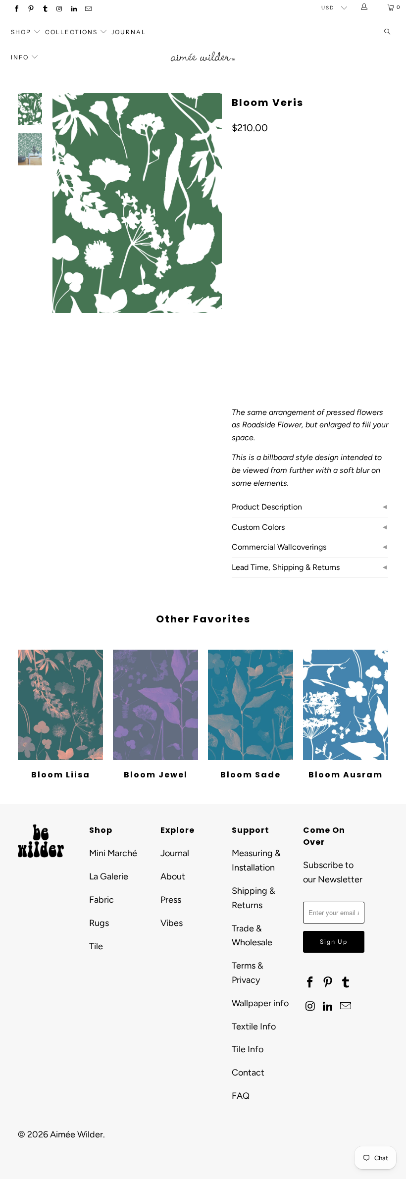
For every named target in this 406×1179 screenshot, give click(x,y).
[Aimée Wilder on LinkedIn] (73, 9)
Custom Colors (258, 527)
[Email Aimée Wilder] (88, 9)
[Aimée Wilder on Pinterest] (30, 9)
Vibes (171, 923)
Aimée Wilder (76, 1134)
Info (20, 57)
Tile (96, 946)
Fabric (101, 899)
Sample (315, 294)
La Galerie (108, 876)
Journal (128, 32)
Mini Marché (113, 853)
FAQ (241, 1095)
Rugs (99, 923)
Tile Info (247, 1049)
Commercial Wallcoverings (279, 547)
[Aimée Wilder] (202, 49)
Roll (245, 294)
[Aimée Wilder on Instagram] (59, 9)
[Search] (387, 32)
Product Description (267, 507)
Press (170, 899)
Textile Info (254, 1026)
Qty (237, 323)
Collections (72, 32)
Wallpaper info (260, 1003)
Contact (248, 1072)
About (172, 876)
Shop (21, 32)
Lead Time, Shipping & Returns (286, 567)
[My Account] (364, 7)
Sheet (278, 294)
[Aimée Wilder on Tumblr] (45, 9)
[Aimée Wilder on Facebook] (16, 9)
